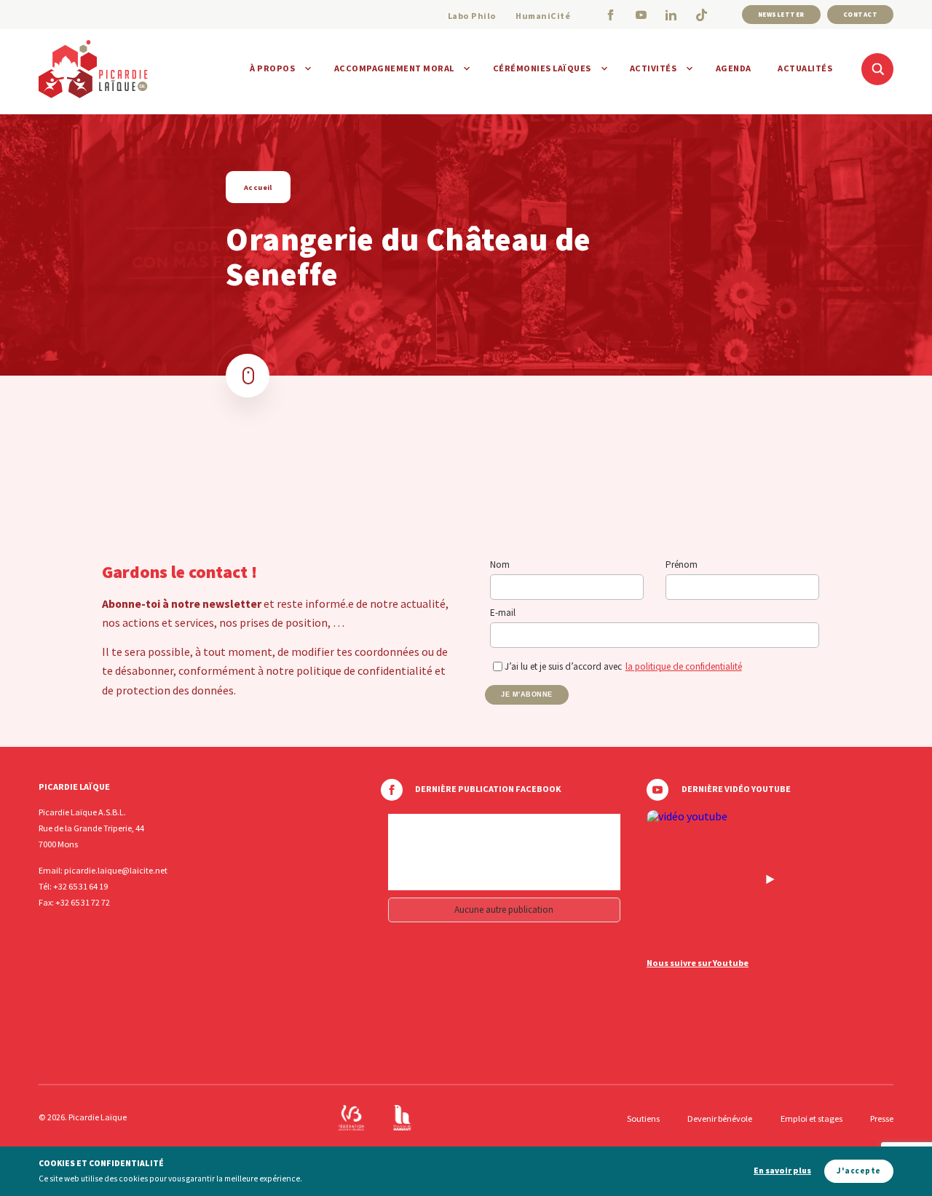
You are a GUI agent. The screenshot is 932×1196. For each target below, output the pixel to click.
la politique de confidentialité (683, 666)
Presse (881, 1118)
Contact (860, 14)
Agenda (733, 68)
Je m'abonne (527, 694)
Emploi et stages (811, 1118)
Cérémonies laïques (542, 68)
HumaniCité (543, 15)
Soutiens (643, 1118)
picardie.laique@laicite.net (115, 870)
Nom (500, 564)
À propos (272, 68)
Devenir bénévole (719, 1118)
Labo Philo (472, 15)
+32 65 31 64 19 (80, 886)
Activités (653, 68)
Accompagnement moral (394, 68)
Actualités (805, 68)
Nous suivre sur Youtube (698, 963)
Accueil (258, 187)
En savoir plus (782, 1171)
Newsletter (781, 14)
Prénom (682, 564)
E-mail (503, 612)
